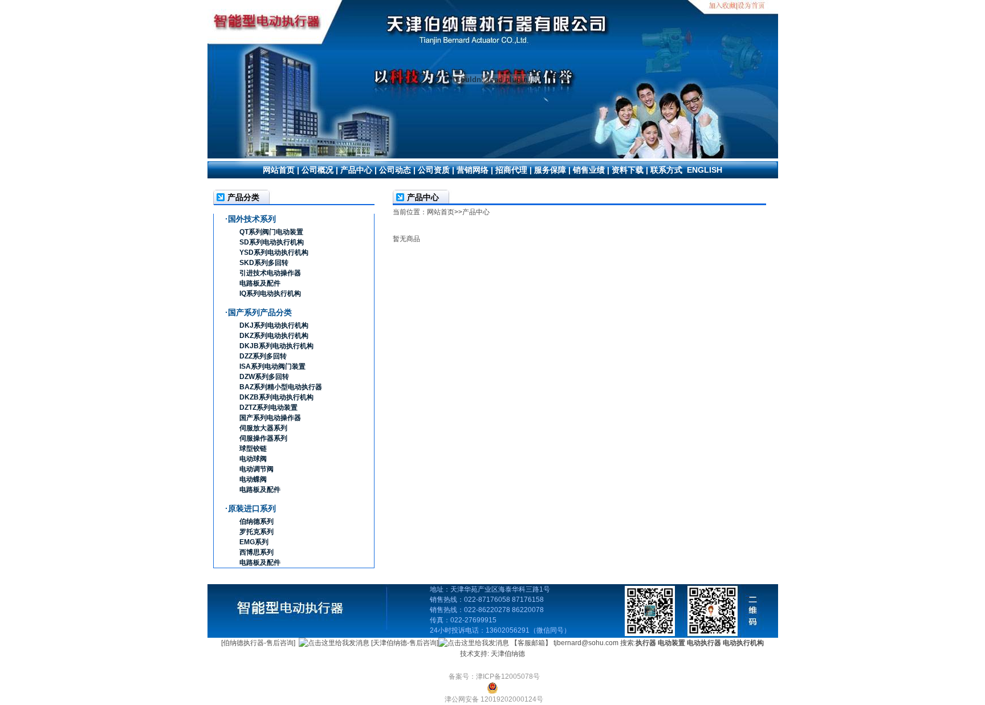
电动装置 (671, 643)
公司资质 (434, 169)
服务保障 (550, 169)
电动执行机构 (743, 643)
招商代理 (511, 169)
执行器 (646, 643)
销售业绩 (589, 169)
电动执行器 (704, 643)
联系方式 (666, 169)
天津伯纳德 (508, 654)
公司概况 (317, 169)
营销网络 (473, 169)
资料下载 (628, 169)
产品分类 (243, 197)
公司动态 (395, 169)
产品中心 (356, 169)
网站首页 (279, 169)
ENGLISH (704, 169)
